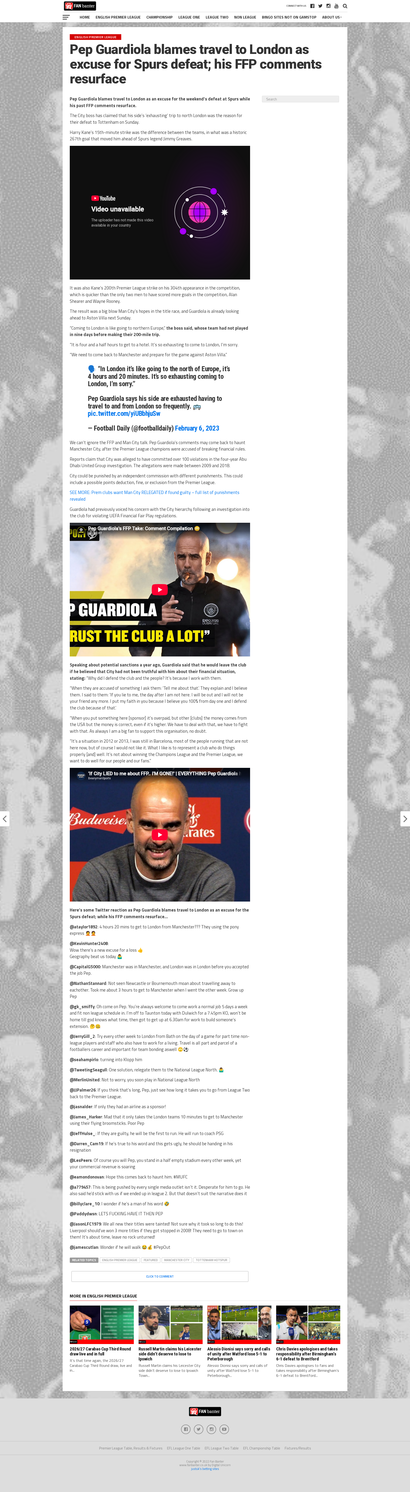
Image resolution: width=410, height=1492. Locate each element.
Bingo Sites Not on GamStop (289, 17)
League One (189, 17)
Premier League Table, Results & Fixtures (131, 1448)
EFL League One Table (183, 1448)
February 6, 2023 (197, 428)
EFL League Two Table (222, 1448)
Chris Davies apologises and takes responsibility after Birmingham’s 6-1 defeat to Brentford (306, 1354)
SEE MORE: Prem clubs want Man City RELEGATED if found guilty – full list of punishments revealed (154, 495)
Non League (245, 17)
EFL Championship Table (261, 1448)
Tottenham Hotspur (211, 1260)
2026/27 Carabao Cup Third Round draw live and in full (100, 1351)
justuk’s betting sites (205, 1468)
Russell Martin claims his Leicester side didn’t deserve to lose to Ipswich (170, 1354)
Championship (159, 17)
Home (85, 17)
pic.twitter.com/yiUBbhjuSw (124, 413)
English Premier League (118, 17)
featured (151, 1260)
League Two (217, 17)
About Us (331, 17)
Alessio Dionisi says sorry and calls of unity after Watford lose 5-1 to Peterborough (238, 1354)
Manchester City (176, 1260)
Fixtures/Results (298, 1448)
